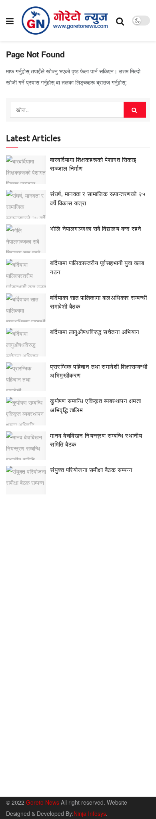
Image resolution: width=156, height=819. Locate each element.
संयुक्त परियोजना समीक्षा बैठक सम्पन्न (91, 470)
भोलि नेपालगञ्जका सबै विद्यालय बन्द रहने (95, 229)
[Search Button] (135, 110)
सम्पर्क (44, 785)
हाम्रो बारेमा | (18, 785)
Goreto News (43, 802)
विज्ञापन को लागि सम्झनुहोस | (85, 785)
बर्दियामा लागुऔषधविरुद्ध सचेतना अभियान (95, 332)
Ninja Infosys (90, 813)
